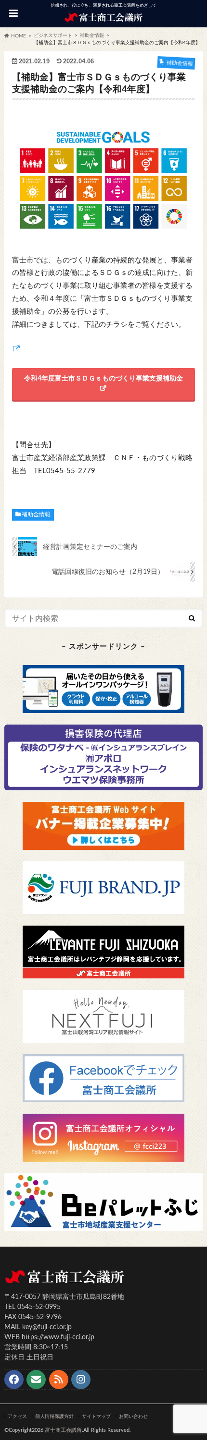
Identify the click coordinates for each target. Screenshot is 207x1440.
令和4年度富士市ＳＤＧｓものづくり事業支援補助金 (103, 378)
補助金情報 (36, 514)
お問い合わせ (133, 1416)
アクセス (17, 1416)
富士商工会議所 (63, 1430)
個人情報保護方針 (54, 1416)
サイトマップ (96, 1416)
